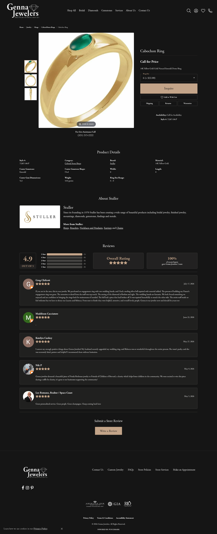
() (85, 254)
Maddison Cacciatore (47, 313)
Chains (119, 228)
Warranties (187, 103)
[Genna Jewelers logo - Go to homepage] (23, 10)
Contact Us (144, 10)
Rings (36, 27)
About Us (131, 10)
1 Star (43, 267)
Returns (168, 103)
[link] (210, 10)
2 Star (43, 264)
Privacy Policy (88, 518)
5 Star (43, 254)
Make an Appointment (184, 469)
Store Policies (144, 469)
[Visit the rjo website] (128, 504)
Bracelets (74, 228)
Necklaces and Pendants (91, 228)
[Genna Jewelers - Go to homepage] (35, 472)
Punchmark (114, 530)
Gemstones (106, 10)
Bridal (82, 10)
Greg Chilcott (43, 280)
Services (119, 10)
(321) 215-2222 (85, 135)
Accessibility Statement (125, 518)
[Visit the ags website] (95, 504)
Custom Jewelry (115, 469)
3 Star (43, 260)
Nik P (39, 365)
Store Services (162, 469)
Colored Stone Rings (48, 27)
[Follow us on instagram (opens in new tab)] (27, 488)
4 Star (43, 257)
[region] (86, 80)
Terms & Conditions (105, 518)
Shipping (149, 103)
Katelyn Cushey (44, 338)
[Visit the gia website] (114, 504)
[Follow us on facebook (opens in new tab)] (23, 488)
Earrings (108, 228)
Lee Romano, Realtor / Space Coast (54, 393)
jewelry (29, 27)
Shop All (71, 10)
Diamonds (93, 10)
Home (22, 27)
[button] (189, 10)
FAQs (131, 469)
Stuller (112, 163)
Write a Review (108, 431)
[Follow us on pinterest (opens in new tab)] (32, 488)
